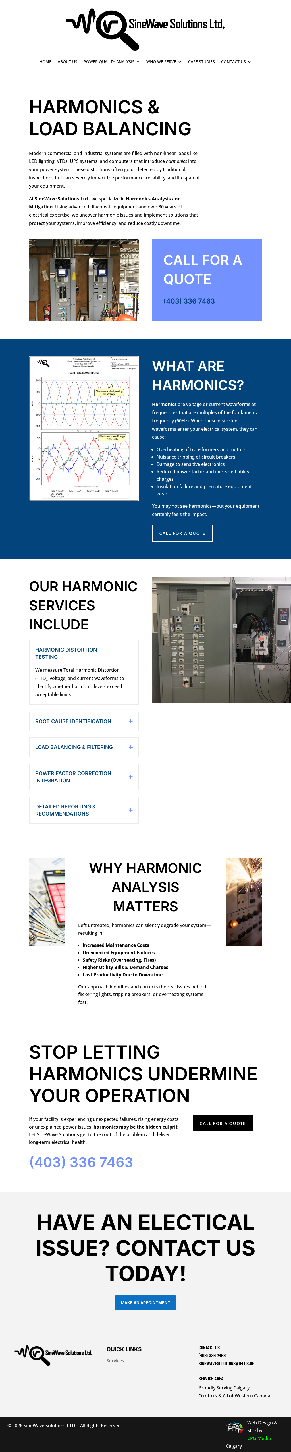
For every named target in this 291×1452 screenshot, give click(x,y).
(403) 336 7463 (189, 301)
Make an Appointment (145, 1302)
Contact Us (233, 61)
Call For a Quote (182, 533)
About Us (67, 61)
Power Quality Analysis (109, 61)
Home (45, 61)
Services (115, 1361)
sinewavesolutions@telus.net (227, 1363)
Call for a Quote (223, 1123)
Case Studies (201, 61)
